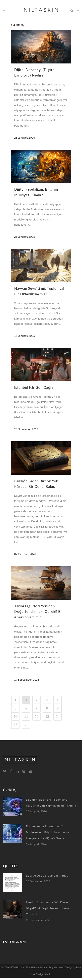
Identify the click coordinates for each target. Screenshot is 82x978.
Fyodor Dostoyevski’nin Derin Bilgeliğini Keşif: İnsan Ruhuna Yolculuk (47, 908)
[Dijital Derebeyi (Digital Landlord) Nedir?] (41, 46)
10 (15, 716)
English (53, 967)
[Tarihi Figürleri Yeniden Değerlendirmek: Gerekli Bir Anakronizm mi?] (41, 583)
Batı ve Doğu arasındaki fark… (47, 875)
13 (47, 716)
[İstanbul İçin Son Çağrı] (41, 364)
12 (36, 716)
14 (58, 716)
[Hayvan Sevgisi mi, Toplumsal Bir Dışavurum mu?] (41, 265)
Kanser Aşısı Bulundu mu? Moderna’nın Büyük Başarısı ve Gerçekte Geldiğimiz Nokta (47, 832)
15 (15, 725)
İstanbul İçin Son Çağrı (33, 387)
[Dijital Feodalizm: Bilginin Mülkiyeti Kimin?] (41, 166)
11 (26, 716)
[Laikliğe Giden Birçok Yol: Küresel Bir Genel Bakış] (41, 458)
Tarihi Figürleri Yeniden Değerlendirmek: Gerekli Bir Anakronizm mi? (38, 611)
